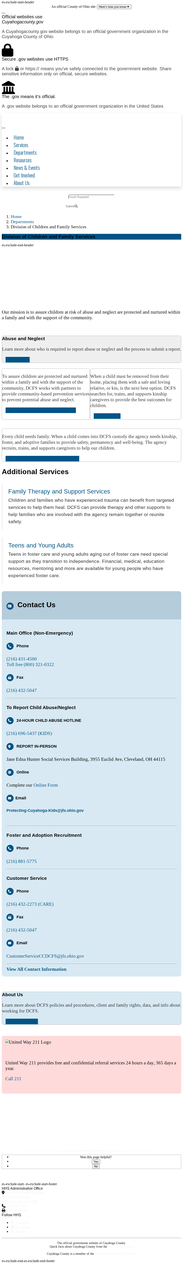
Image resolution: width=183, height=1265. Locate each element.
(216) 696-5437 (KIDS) (29, 733)
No (96, 1166)
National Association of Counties (115, 1253)
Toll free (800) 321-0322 (30, 664)
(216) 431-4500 (21, 659)
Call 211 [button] (13, 1078)
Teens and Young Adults (41, 545)
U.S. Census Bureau (120, 1246)
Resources (22, 160)
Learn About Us (22, 1021)
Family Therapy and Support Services (59, 491)
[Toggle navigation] (3, 128)
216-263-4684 (17, 1210)
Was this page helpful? (96, 1157)
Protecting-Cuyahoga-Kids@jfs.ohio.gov (45, 810)
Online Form (45, 785)
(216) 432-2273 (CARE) (30, 904)
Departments (25, 152)
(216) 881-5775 (21, 861)
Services (21, 145)
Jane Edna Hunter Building (23, 1197)
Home (19, 137)
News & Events (27, 167)
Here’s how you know (113, 6)
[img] (33, 118)
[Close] (3, 13)
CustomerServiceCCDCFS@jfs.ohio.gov (45, 956)
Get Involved (24, 175)
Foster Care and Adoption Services (42, 458)
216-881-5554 (17, 1206)
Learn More (18, 359)
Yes (96, 1161)
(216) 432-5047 (21, 690)
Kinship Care (107, 416)
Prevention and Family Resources (41, 410)
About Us (21, 183)
